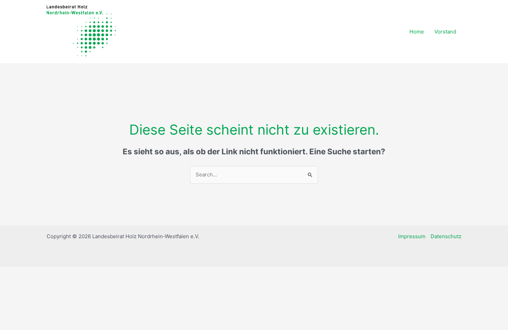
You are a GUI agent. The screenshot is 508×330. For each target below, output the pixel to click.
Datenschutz (446, 236)
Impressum (411, 236)
